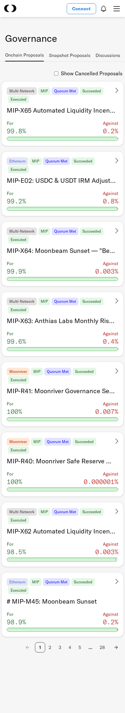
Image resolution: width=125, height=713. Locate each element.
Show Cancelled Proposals (91, 73)
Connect (81, 9)
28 (102, 647)
